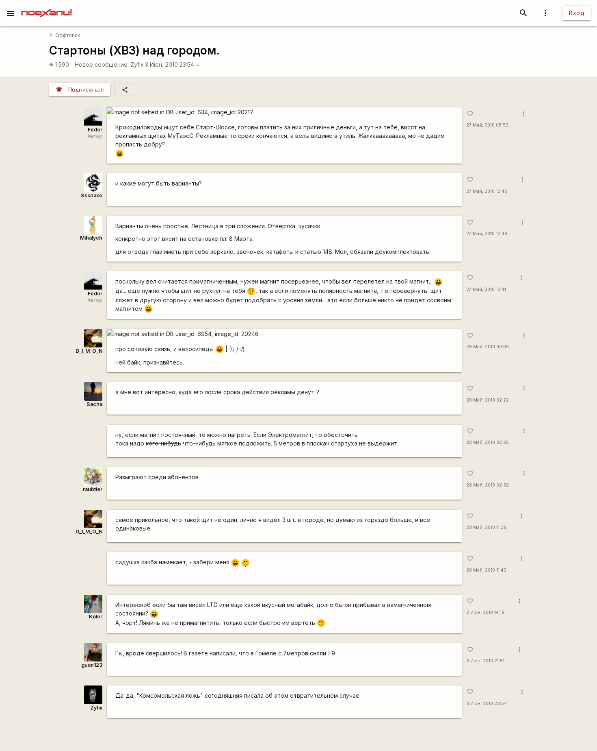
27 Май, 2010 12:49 (486, 233)
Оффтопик (65, 35)
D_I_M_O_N (89, 351)
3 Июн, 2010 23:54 (172, 64)
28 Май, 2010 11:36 (486, 527)
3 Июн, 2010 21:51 (485, 661)
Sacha (94, 404)
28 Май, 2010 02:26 (487, 442)
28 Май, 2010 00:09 (487, 346)
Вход (576, 12)
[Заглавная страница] (46, 5)
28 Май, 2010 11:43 (486, 570)
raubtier (92, 489)
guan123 (91, 665)
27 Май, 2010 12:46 (486, 191)
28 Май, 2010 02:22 (487, 400)
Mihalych (91, 238)
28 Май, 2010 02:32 (487, 485)
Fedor (95, 130)
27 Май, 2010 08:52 (487, 125)
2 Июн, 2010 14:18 (485, 612)
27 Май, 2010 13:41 (486, 289)
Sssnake (91, 195)
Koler (95, 616)
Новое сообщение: (102, 64)
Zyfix (137, 64)
